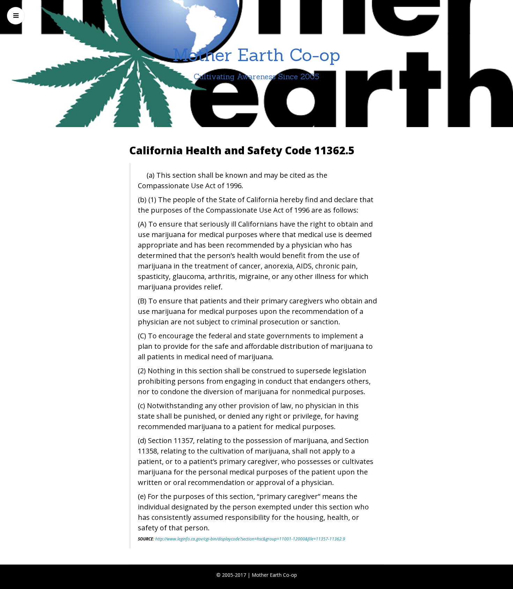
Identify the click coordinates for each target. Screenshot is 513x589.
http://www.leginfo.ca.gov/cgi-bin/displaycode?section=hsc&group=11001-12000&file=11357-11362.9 (250, 539)
